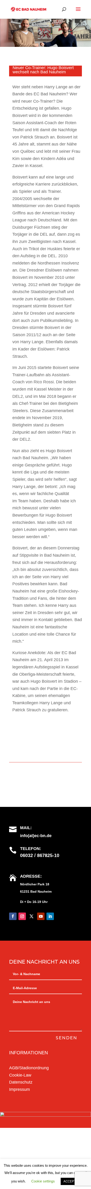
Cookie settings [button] (43, 1181)
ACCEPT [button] (69, 1181)
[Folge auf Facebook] (13, 916)
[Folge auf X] (31, 916)
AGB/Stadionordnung (29, 1068)
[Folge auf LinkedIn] (50, 916)
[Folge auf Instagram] (22, 916)
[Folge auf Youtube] (41, 916)
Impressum (19, 1089)
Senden (66, 1037)
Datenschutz (20, 1082)
